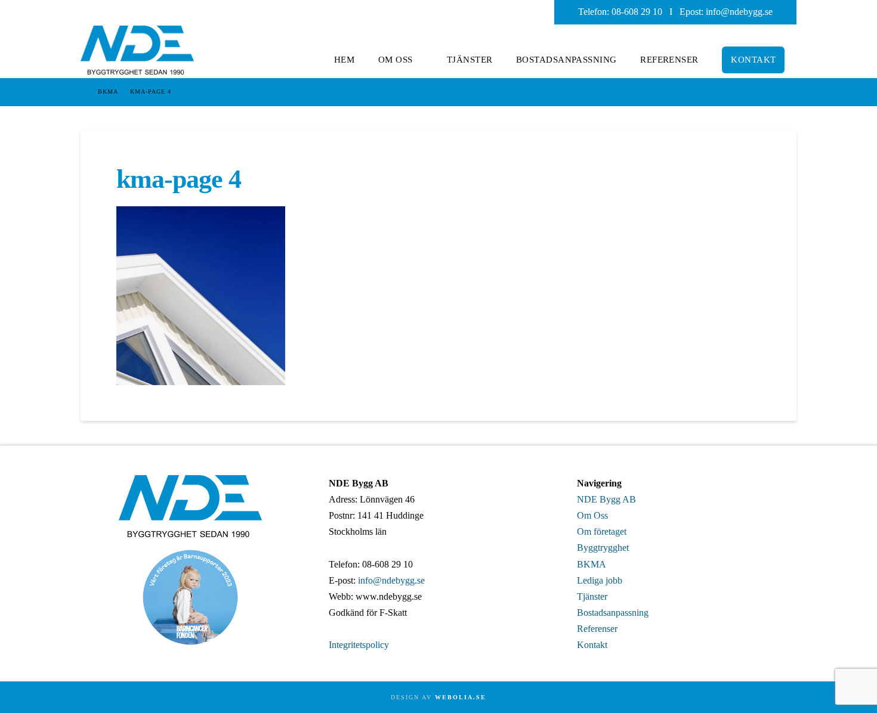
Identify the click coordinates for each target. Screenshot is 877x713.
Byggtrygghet (603, 547)
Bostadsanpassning (613, 612)
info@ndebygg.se (739, 12)
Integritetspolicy (359, 645)
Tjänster (592, 596)
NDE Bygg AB (606, 499)
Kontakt (592, 645)
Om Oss (592, 515)
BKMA (591, 564)
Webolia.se (460, 697)
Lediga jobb (599, 580)
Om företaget (601, 531)
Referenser (597, 629)
